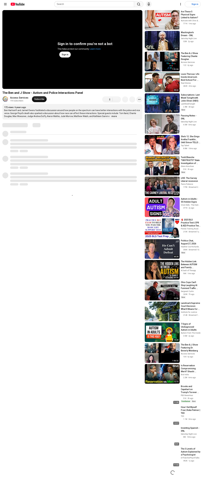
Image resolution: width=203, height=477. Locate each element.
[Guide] (5, 4)
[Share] (125, 99)
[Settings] (180, 4)
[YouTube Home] (17, 4)
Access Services (19, 97)
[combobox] (95, 4)
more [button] (114, 116)
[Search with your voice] (149, 4)
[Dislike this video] (117, 99)
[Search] (138, 4)
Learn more (95, 49)
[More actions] (139, 99)
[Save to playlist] (132, 99)
